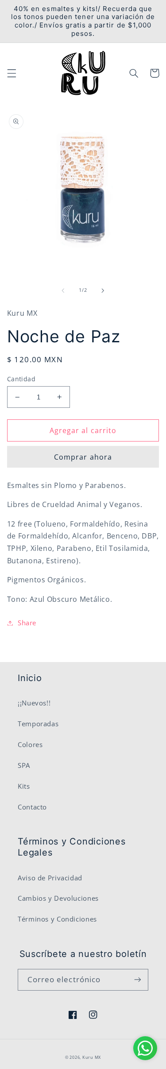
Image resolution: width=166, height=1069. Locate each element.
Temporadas (38, 723)
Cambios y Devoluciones (58, 898)
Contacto (32, 806)
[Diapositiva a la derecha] (103, 290)
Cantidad (21, 379)
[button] (11, 73)
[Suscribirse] (137, 980)
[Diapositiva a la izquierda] (63, 290)
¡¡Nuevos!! (34, 702)
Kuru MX (91, 1057)
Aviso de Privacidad (50, 877)
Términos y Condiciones (57, 918)
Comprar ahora (83, 457)
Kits (24, 786)
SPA (24, 765)
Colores (30, 744)
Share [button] (27, 622)
